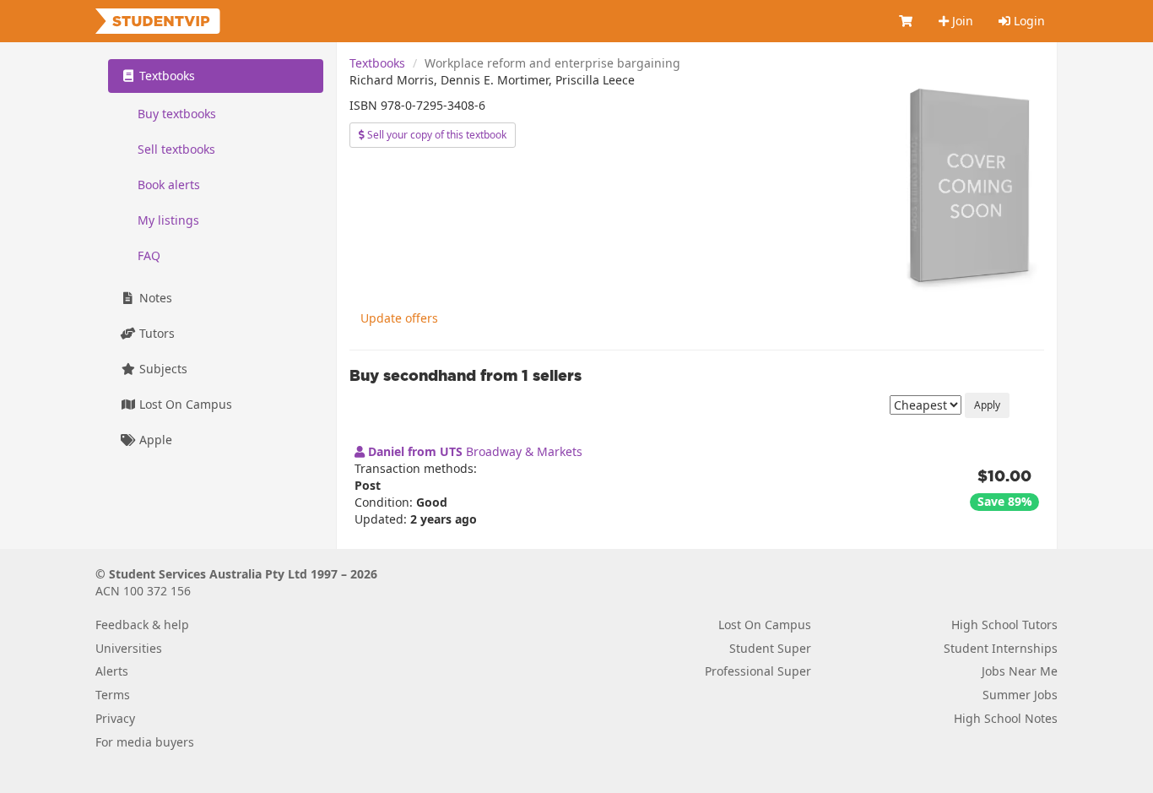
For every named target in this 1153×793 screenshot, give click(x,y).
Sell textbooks (176, 149)
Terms (112, 695)
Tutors (155, 333)
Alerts (111, 671)
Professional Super (758, 671)
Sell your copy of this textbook (435, 135)
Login (1027, 21)
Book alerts (169, 185)
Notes (154, 298)
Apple (154, 440)
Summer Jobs (1020, 695)
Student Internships (1001, 648)
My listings (168, 220)
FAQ (149, 255)
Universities (128, 648)
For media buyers (144, 742)
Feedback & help (142, 624)
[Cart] (906, 21)
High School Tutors (1004, 624)
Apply (987, 405)
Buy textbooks (177, 114)
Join (961, 21)
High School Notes (1006, 718)
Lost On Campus (184, 404)
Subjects (161, 369)
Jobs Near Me (1020, 671)
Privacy (115, 718)
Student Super (770, 648)
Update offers (399, 318)
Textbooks (377, 63)
